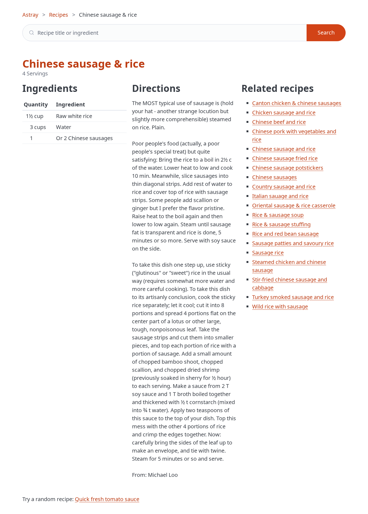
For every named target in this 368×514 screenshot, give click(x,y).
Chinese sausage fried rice (285, 158)
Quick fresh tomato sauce (107, 499)
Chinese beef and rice (279, 122)
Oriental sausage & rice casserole (293, 205)
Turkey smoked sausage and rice (293, 297)
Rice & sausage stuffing (281, 224)
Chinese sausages (274, 177)
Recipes (58, 14)
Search (326, 32)
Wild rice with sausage (280, 306)
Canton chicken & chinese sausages (296, 103)
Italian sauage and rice (280, 196)
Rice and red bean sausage (285, 233)
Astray (30, 14)
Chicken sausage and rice (283, 112)
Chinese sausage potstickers (287, 167)
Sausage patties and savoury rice (293, 243)
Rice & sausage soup (278, 214)
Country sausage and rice (283, 186)
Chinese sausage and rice (283, 148)
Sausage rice (268, 252)
